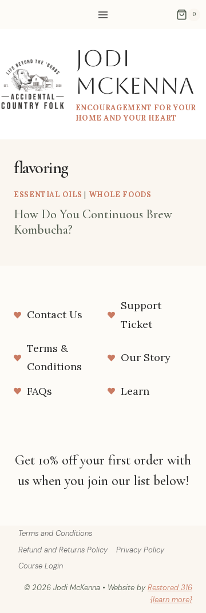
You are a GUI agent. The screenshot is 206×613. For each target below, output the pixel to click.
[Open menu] (103, 14)
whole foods (120, 194)
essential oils (48, 194)
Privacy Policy (140, 550)
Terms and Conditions (55, 533)
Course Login (40, 566)
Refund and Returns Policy (63, 550)
